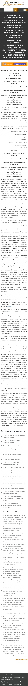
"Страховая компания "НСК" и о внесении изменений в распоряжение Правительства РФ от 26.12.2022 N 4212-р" (14, 604)
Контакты (3, 684)
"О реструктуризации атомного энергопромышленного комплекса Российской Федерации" (13, 560)
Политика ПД (17, 684)
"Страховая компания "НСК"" (14, 616)
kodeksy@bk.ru (19, 682)
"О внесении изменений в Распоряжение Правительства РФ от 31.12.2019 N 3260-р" (14, 537)
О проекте (10, 684)
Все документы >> (21, 659)
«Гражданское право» (7, 679)
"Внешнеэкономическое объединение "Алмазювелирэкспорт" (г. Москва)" (14, 575)
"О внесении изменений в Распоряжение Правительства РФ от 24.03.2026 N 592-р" (14, 626)
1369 (21, 222)
